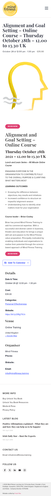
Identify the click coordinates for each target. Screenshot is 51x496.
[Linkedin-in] (15, 470)
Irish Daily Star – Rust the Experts (19, 436)
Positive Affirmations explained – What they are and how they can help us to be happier (25, 425)
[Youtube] (20, 470)
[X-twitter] (10, 470)
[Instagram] (24, 470)
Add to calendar (16, 262)
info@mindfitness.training (17, 373)
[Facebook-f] (5, 470)
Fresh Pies (18, 493)
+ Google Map (11, 335)
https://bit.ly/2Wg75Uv (15, 314)
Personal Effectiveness (16, 303)
